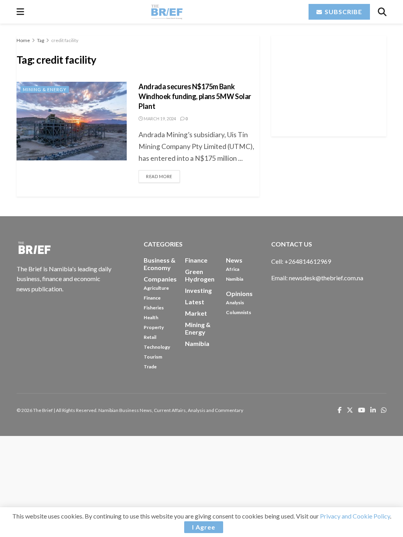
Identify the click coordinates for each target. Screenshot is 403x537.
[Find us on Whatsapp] (383, 410)
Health (151, 317)
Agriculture (156, 288)
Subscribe (342, 11)
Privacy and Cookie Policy (355, 516)
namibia (197, 343)
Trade (150, 367)
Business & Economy (160, 263)
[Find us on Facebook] (340, 410)
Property (154, 327)
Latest (194, 301)
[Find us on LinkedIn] (373, 410)
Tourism (153, 357)
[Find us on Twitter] (350, 410)
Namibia (234, 279)
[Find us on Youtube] (361, 410)
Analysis (235, 302)
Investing (198, 290)
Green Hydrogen (199, 275)
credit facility (64, 40)
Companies (160, 279)
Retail (150, 337)
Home (23, 40)
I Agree (203, 527)
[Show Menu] (20, 12)
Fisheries (154, 308)
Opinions (239, 293)
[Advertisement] (330, 84)
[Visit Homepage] (166, 12)
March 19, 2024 (159, 118)
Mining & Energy (45, 89)
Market (196, 313)
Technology (157, 347)
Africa (232, 269)
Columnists (238, 312)
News (234, 260)
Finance (152, 298)
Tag (40, 40)
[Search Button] (382, 12)
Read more (163, 174)
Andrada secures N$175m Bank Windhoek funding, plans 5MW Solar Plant (195, 96)
